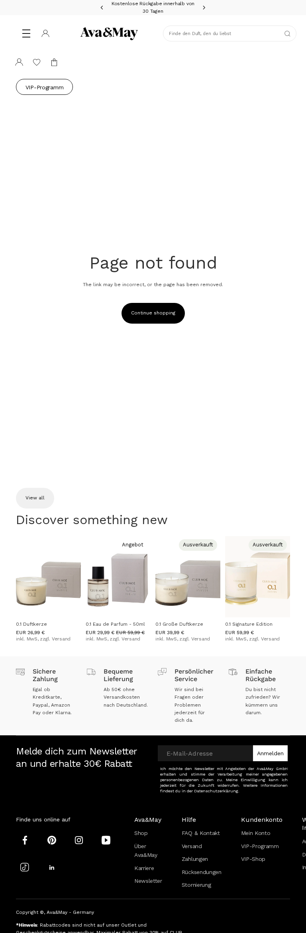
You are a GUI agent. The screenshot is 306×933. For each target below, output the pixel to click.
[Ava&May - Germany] (109, 33)
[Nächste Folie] (72, 576)
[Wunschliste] (36, 62)
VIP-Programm (45, 87)
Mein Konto (256, 833)
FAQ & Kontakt (201, 833)
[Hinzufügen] (68, 605)
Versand (192, 846)
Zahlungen (195, 859)
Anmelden (270, 753)
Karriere (144, 868)
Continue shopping (153, 313)
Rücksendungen (202, 872)
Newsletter (148, 881)
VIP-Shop (253, 859)
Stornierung (196, 885)
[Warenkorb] (54, 62)
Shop (141, 833)
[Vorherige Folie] (24, 576)
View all (35, 498)
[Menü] (26, 33)
